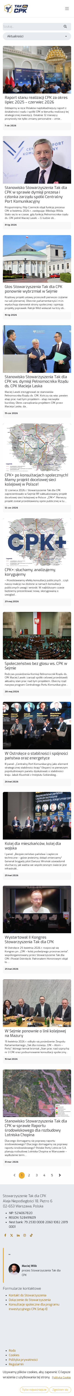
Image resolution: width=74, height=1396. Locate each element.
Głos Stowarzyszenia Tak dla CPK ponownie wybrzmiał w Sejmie (33, 289)
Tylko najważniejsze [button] (34, 1390)
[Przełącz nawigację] (67, 8)
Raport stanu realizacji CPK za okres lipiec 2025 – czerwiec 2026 (36, 100)
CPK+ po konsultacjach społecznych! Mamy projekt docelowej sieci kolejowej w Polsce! (36, 480)
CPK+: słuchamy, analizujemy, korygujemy (30, 572)
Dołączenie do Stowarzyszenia (30, 1300)
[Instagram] (24, 1235)
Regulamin (16, 1364)
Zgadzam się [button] (60, 1390)
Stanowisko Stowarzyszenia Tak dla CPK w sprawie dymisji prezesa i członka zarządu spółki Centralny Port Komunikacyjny (36, 195)
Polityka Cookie (61, 1377)
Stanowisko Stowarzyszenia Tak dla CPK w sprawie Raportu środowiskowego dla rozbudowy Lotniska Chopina (36, 1128)
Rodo (12, 1351)
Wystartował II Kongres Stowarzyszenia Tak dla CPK (29, 939)
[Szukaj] (65, 26)
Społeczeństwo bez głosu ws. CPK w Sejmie (36, 666)
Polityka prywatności (23, 1360)
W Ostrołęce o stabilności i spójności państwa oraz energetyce (36, 755)
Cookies (14, 1355)
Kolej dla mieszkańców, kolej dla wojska (33, 846)
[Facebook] (5, 1235)
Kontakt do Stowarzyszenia (27, 1295)
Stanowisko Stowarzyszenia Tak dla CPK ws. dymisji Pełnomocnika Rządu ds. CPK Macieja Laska (36, 381)
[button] (37, 36)
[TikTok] (31, 1235)
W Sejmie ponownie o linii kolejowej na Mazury (35, 1033)
